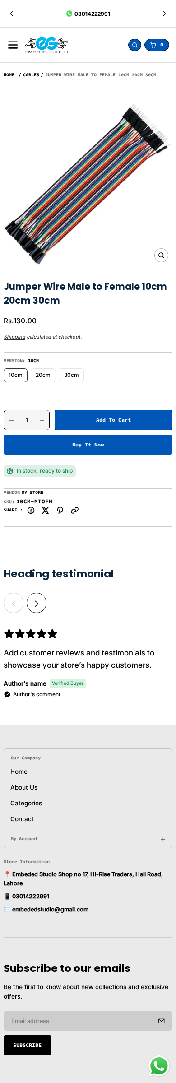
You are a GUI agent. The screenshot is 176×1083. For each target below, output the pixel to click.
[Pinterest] (60, 510)
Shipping (14, 337)
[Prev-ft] (161, 1021)
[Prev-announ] (11, 13)
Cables (31, 75)
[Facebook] (31, 510)
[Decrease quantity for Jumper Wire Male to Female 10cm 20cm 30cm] (9, 420)
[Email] (75, 510)
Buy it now (88, 444)
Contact (22, 819)
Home (9, 75)
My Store (32, 492)
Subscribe (27, 1044)
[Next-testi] (36, 603)
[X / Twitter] (45, 510)
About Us (23, 787)
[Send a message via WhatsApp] (159, 1066)
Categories (26, 803)
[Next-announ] (164, 13)
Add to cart (113, 419)
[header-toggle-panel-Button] (13, 45)
